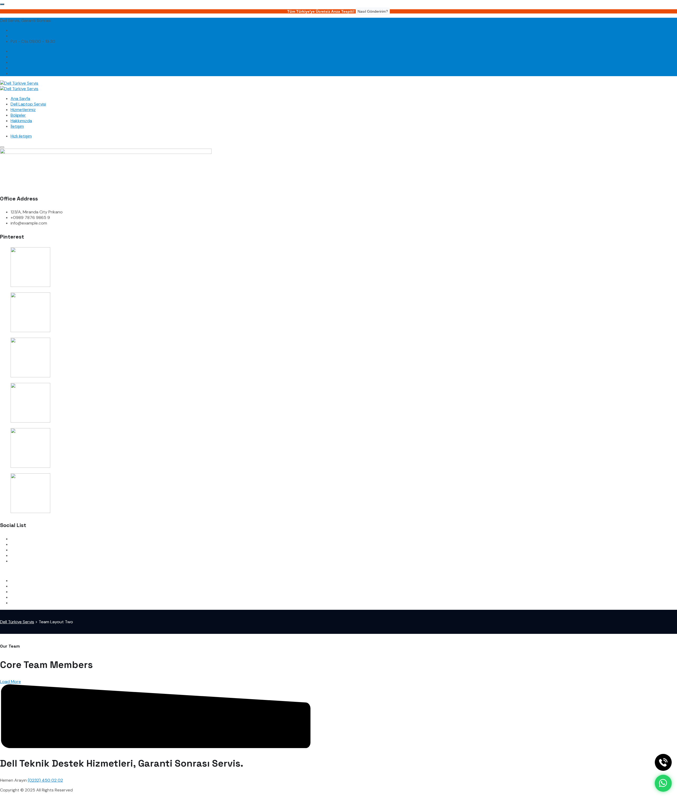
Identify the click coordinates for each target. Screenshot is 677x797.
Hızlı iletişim (21, 136)
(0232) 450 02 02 (28, 30)
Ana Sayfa (20, 98)
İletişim (17, 126)
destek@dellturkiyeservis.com (39, 36)
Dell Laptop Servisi (28, 104)
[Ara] (663, 762)
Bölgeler (18, 115)
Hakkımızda (21, 120)
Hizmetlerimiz (23, 109)
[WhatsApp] (663, 783)
